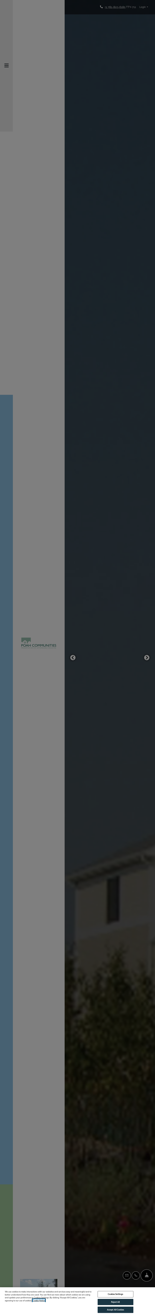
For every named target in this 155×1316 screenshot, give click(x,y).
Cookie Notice (39, 1300)
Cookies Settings (115, 1294)
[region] (77, 1301)
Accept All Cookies (115, 1309)
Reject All (115, 1302)
